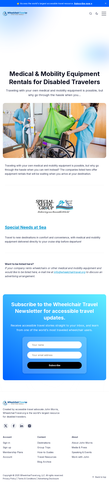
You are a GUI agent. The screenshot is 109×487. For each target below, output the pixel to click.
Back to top (100, 477)
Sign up (7, 447)
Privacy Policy (9, 478)
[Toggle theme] (96, 13)
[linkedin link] (21, 426)
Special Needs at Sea (25, 227)
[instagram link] (29, 426)
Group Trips (43, 447)
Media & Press (79, 447)
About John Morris (82, 442)
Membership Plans (13, 452)
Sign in (6, 442)
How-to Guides (45, 452)
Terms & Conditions (27, 478)
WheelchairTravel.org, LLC (32, 475)
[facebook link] (13, 426)
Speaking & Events (82, 452)
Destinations (43, 442)
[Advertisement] (54, 38)
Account (7, 457)
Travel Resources (46, 457)
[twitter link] (6, 426)
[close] (105, 3)
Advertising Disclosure (48, 478)
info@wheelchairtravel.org (69, 272)
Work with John (80, 457)
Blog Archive (44, 461)
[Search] (90, 13)
